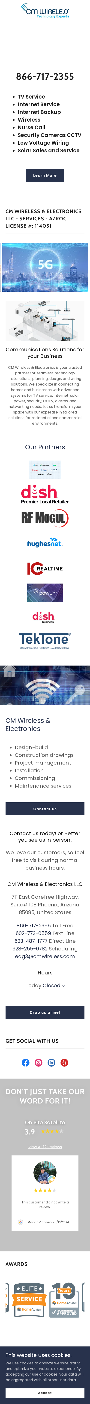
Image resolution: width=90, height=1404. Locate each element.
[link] (45, 4)
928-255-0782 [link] (30, 948)
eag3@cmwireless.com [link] (45, 956)
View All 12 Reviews (45, 1147)
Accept (45, 1392)
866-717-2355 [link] (34, 925)
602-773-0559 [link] (33, 933)
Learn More (45, 175)
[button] (63, 986)
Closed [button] (51, 985)
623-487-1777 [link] (31, 941)
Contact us (45, 809)
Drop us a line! (45, 1012)
